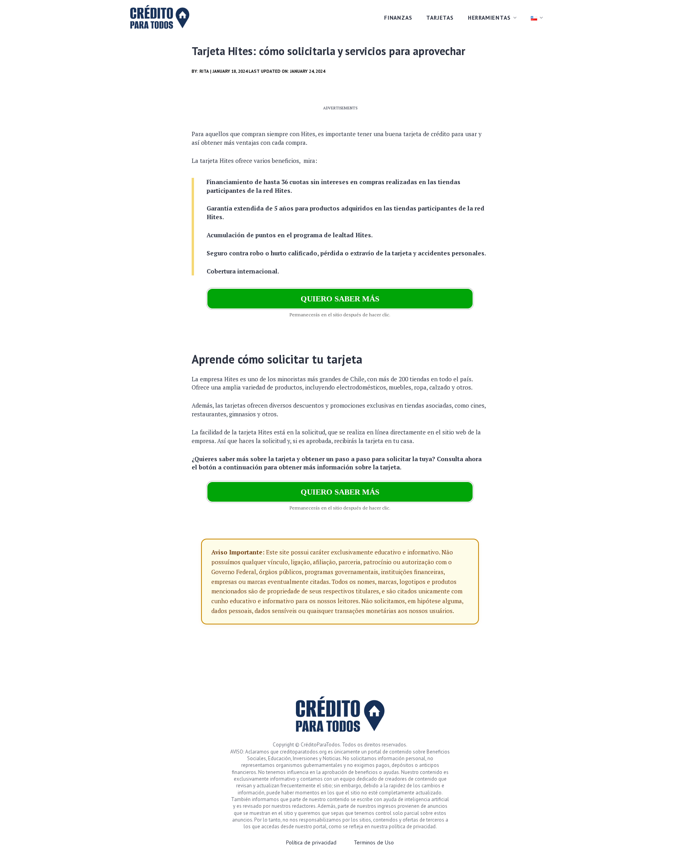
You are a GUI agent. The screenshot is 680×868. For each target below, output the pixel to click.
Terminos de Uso (374, 842)
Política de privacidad (311, 842)
